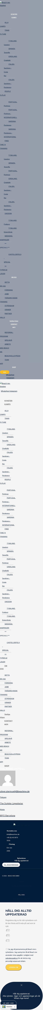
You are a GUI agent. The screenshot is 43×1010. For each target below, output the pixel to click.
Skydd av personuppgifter (22, 886)
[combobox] (9, 1007)
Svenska (9, 1006)
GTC (21, 890)
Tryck (21, 881)
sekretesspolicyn (12, 958)
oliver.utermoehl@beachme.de (15, 791)
